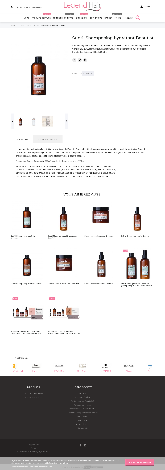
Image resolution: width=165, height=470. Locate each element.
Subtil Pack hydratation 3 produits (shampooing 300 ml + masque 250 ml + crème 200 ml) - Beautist (26, 332)
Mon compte (82, 428)
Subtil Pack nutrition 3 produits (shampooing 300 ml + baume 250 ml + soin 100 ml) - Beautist (64, 332)
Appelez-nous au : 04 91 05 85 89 (28, 7)
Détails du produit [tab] (48, 139)
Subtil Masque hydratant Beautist (98, 236)
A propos (82, 393)
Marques (128, 18)
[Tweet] (80, 60)
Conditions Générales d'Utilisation (83, 409)
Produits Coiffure (41, 16)
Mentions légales (82, 397)
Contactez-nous (82, 416)
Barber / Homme (112, 16)
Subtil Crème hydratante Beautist (135, 236)
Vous (26, 18)
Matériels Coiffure (63, 16)
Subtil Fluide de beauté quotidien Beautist (62, 237)
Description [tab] (22, 139)
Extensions (82, 16)
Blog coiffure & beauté (33, 393)
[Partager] (74, 60)
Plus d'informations (19, 466)
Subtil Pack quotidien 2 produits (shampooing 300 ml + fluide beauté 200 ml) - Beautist (136, 285)
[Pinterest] (85, 60)
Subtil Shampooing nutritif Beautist (26, 284)
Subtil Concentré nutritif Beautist (98, 284)
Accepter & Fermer (139, 462)
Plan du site (82, 420)
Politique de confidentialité (82, 401)
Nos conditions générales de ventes (82, 413)
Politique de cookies (82, 405)
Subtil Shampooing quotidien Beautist (23, 237)
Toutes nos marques (33, 397)
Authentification (82, 424)
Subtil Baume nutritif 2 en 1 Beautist (63, 284)
